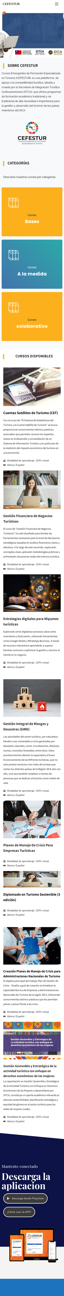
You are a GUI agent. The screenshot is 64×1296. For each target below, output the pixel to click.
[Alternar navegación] (56, 4)
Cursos (32, 215)
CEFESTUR (11, 4)
